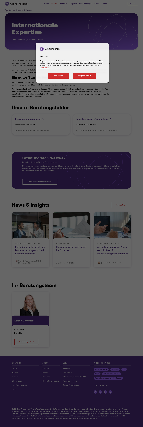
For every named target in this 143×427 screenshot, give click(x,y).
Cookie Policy (44, 68)
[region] (72, 63)
